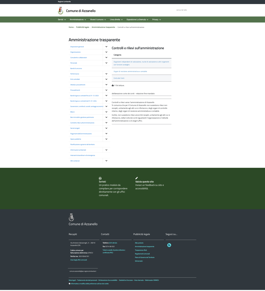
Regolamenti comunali (142, 254)
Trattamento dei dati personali (87, 280)
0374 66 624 (113, 243)
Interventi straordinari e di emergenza (82, 155)
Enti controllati (75, 79)
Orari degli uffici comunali (78, 260)
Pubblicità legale (82, 27)
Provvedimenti (75, 90)
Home (71, 27)
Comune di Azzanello (81, 10)
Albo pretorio (139, 243)
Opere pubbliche (75, 139)
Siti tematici (139, 261)
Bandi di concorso (76, 68)
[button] (106, 46)
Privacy (155, 19)
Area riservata (139, 280)
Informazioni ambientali (78, 150)
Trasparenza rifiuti (141, 250)
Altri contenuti (75, 161)
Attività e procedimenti (77, 84)
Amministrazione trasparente (103, 27)
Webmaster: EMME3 (152, 280)
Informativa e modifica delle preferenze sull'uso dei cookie (90, 283)
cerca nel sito (181, 10)
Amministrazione (77, 19)
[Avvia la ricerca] (200, 9)
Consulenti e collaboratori (78, 57)
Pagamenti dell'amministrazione (81, 133)
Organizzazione (75, 52)
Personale (73, 63)
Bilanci (72, 112)
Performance (74, 74)
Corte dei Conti (119, 78)
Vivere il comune (96, 19)
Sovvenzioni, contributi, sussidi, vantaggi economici (86, 106)
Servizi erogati (75, 128)
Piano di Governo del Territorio (144, 257)
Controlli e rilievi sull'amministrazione (82, 123)
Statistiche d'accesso (126, 280)
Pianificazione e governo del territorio (82, 144)
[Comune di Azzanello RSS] (169, 245)
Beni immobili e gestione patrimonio (82, 117)
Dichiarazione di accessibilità (107, 280)
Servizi (60, 19)
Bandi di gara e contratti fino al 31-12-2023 (84, 95)
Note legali (72, 280)
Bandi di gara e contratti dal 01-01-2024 (83, 101)
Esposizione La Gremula (136, 19)
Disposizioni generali (77, 46)
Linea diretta (115, 19)
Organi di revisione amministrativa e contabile (130, 71)
